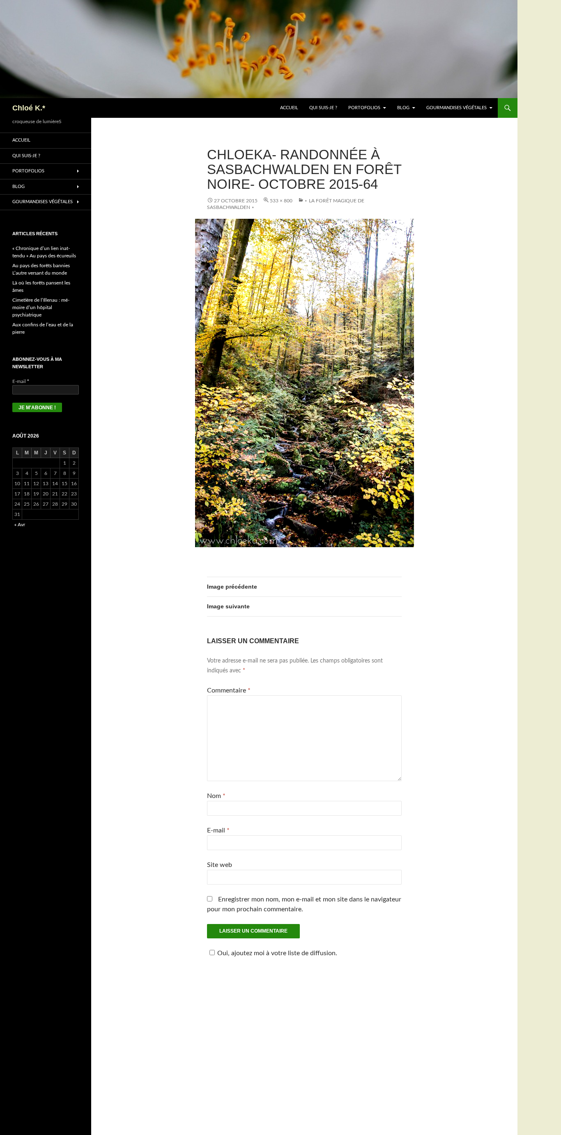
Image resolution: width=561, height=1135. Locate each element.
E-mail (218, 830)
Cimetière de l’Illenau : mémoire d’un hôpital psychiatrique (40, 307)
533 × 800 (281, 200)
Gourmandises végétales (456, 107)
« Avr (19, 524)
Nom (216, 796)
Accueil (289, 107)
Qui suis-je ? (323, 107)
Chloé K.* (28, 108)
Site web (219, 865)
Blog (403, 107)
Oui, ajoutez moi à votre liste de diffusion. (277, 953)
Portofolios (364, 107)
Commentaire (229, 690)
